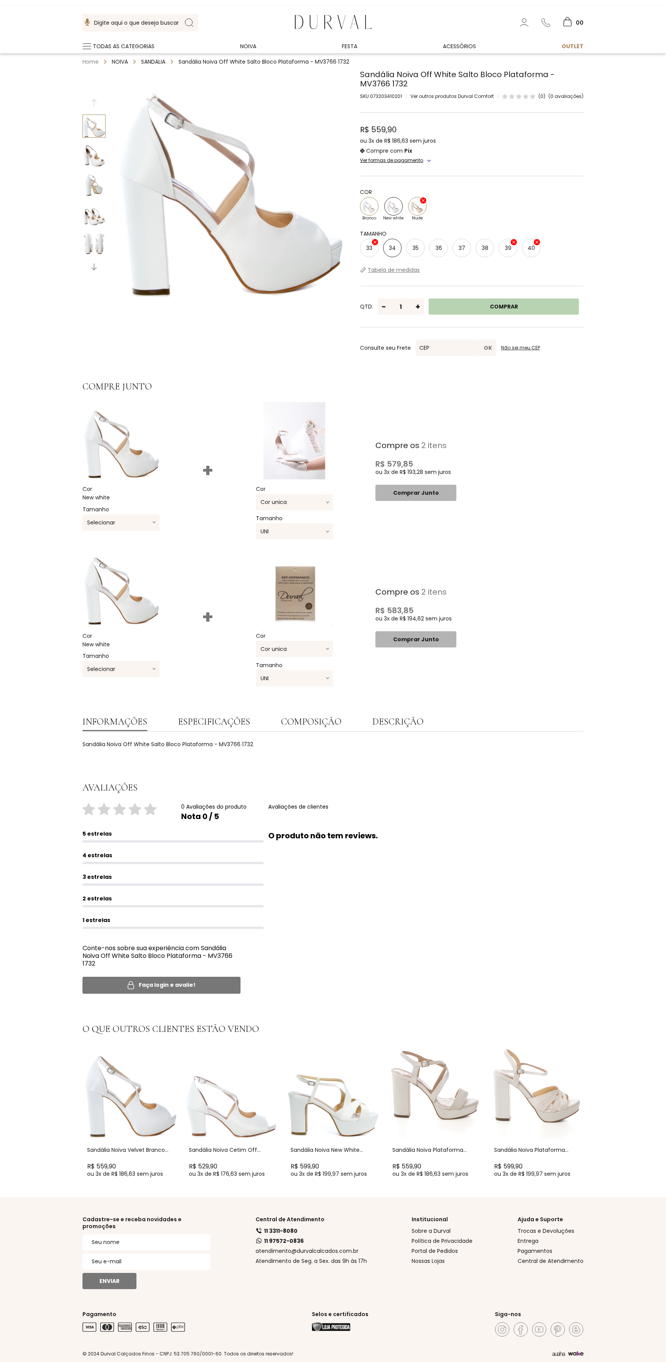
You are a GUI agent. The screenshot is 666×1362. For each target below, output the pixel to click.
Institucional (430, 1219)
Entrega (528, 1241)
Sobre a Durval (431, 1231)
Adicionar (137, 1131)
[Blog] (576, 1329)
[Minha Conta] (524, 22)
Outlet (573, 46)
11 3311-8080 (281, 1230)
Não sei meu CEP (520, 348)
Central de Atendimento (290, 1219)
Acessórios (459, 46)
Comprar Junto (416, 493)
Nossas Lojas (428, 1261)
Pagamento (99, 1314)
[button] (94, 267)
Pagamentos (535, 1251)
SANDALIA (153, 61)
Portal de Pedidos (435, 1251)
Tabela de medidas (394, 269)
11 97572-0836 (284, 1240)
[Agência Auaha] (558, 1354)
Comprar (504, 306)
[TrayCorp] (576, 1354)
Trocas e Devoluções (546, 1231)
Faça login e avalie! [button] (167, 985)
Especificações (214, 721)
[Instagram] (502, 1329)
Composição (311, 721)
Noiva (248, 46)
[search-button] (189, 23)
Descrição (398, 721)
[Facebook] (520, 1329)
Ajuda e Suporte (540, 1219)
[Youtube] (539, 1329)
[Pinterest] (557, 1329)
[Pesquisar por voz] (87, 23)
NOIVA (120, 61)
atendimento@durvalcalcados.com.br (307, 1251)
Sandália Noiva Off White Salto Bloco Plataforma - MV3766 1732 (263, 61)
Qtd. (366, 306)
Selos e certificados (340, 1314)
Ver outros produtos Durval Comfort (452, 96)
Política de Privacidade (442, 1241)
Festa (349, 46)
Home (90, 61)
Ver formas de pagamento (391, 160)
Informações (114, 721)
